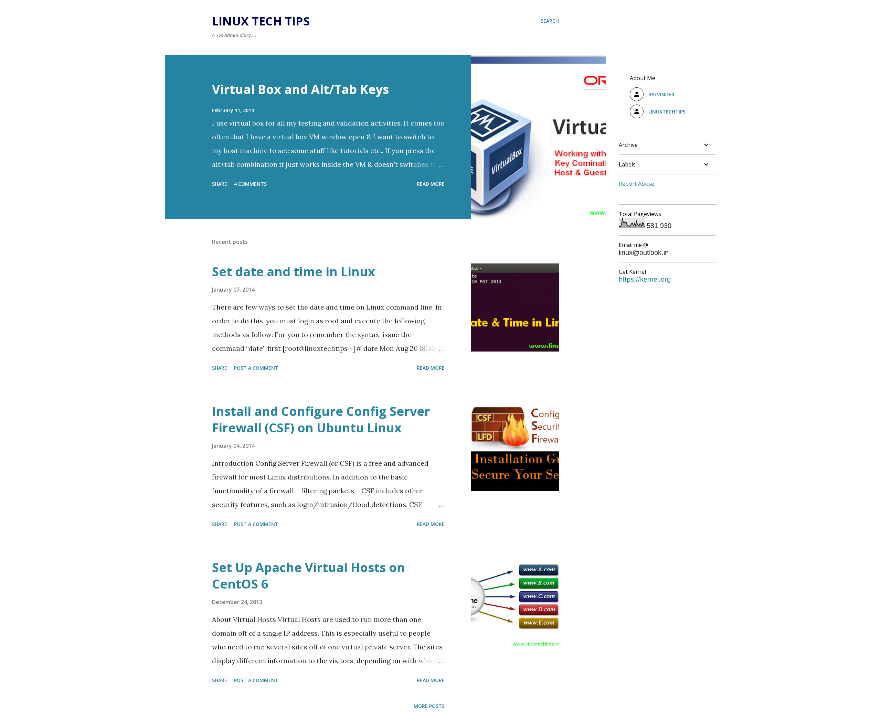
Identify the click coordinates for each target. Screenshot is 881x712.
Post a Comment (256, 368)
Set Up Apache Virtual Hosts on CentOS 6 (308, 575)
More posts (429, 706)
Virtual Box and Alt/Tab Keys (300, 89)
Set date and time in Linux (293, 271)
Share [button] (219, 184)
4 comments (250, 184)
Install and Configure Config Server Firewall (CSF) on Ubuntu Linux (321, 419)
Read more (431, 184)
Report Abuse (636, 183)
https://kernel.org (645, 279)
